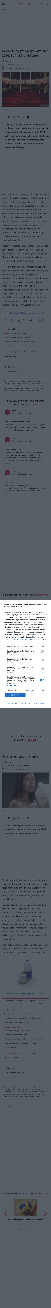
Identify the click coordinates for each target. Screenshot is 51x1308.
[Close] (46, 605)
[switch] (42, 651)
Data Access (25, 703)
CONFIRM (15, 695)
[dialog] (25, 654)
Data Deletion (12, 703)
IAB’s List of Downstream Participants (28, 639)
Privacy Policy (39, 703)
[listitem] (25, 646)
